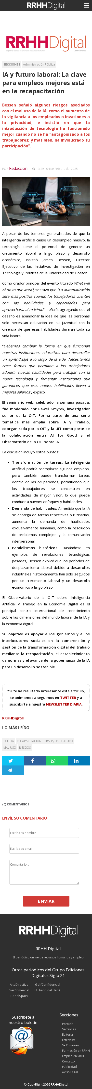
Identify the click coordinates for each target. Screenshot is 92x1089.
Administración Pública (39, 64)
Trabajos (51, 741)
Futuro (67, 741)
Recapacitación (29, 741)
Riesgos (25, 747)
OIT (5, 741)
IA (12, 741)
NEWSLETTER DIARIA (64, 704)
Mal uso (9, 747)
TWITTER (68, 697)
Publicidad (69, 1067)
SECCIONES (11, 64)
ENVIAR (46, 901)
